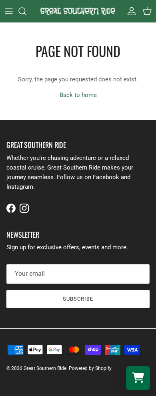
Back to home (78, 95)
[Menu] (9, 11)
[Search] (26, 11)
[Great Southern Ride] (78, 11)
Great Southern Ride (45, 368)
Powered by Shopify (90, 368)
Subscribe (78, 299)
